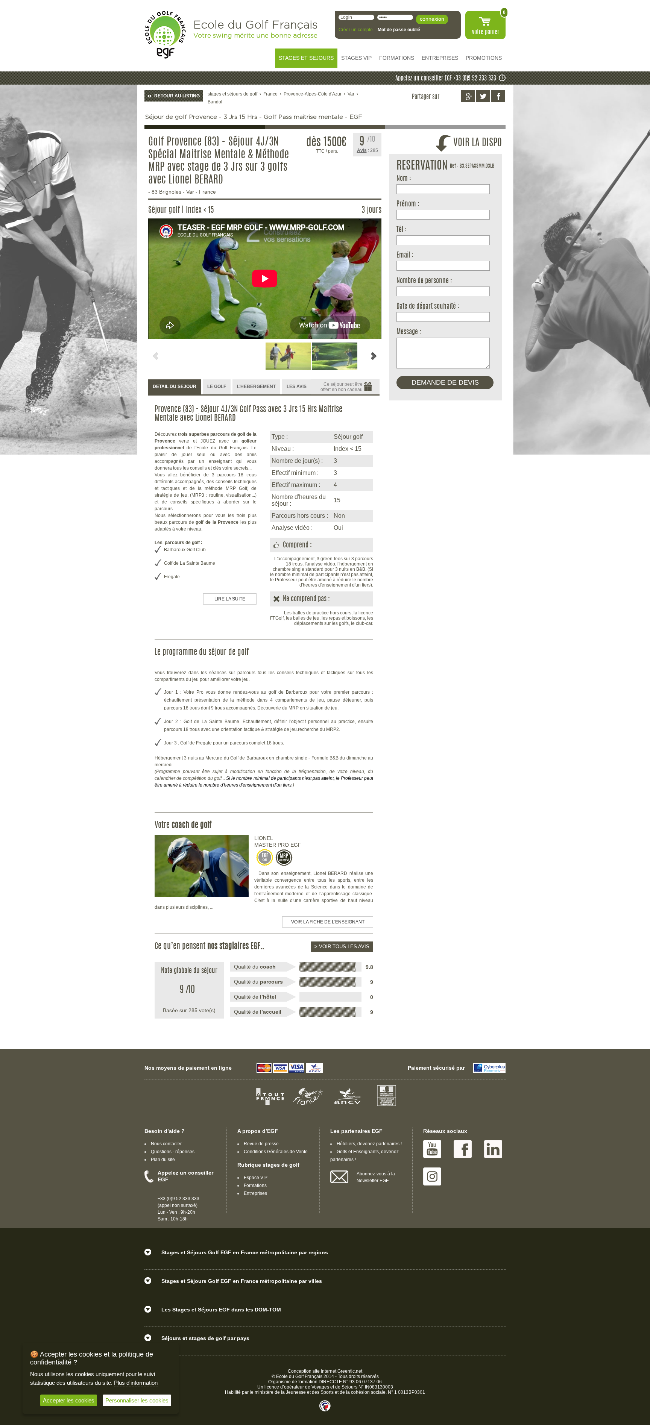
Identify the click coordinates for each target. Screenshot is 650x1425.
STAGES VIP (356, 58)
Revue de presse (261, 1143)
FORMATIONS (396, 58)
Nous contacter (166, 1143)
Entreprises (255, 1193)
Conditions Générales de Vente (276, 1151)
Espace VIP (255, 1177)
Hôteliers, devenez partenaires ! (369, 1143)
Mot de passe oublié (399, 29)
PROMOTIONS (484, 58)
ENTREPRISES (440, 58)
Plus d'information (136, 1383)
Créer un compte (356, 29)
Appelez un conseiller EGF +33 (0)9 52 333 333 (445, 79)
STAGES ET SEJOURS (306, 58)
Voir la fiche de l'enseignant (327, 922)
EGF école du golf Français (165, 35)
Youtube (432, 1149)
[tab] (174, 387)
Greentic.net (349, 1371)
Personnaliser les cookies (137, 1400)
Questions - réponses (172, 1151)
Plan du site (163, 1159)
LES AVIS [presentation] (297, 386)
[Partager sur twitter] (483, 96)
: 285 (367, 150)
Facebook (463, 1149)
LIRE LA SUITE (229, 599)
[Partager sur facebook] (498, 96)
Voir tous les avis (341, 946)
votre (485, 32)
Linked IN (493, 1149)
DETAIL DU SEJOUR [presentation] (174, 386)
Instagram (432, 1176)
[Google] (468, 96)
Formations (255, 1185)
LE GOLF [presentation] (216, 386)
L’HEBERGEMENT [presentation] (256, 386)
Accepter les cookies (68, 1400)
